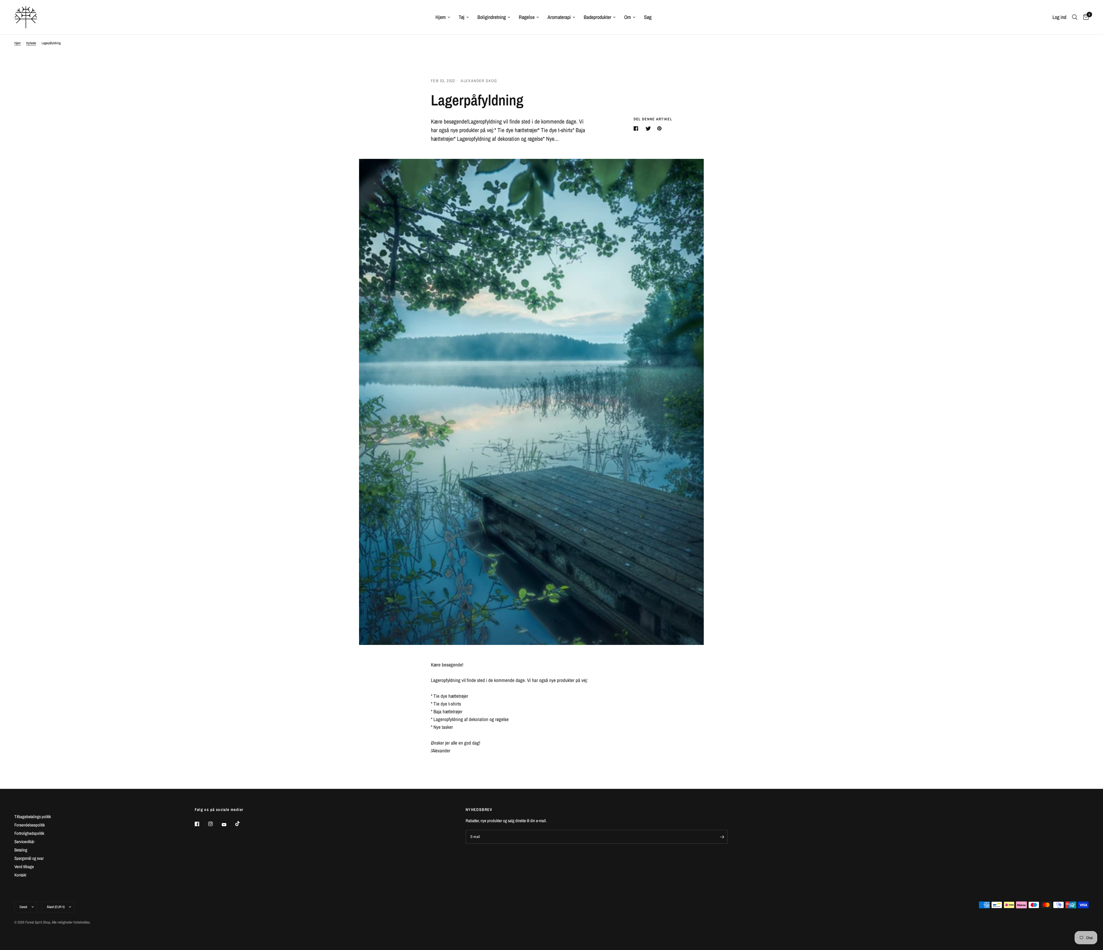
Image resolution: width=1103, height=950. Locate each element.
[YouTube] (228, 824)
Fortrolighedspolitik (29, 833)
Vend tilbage (24, 867)
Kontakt (20, 875)
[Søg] (1074, 17)
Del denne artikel (653, 119)
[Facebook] (201, 824)
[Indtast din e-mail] (722, 837)
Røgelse (527, 17)
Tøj (461, 17)
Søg (647, 17)
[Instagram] (214, 824)
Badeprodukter (597, 17)
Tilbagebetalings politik (32, 817)
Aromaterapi (559, 17)
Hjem (440, 17)
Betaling (20, 850)
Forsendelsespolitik (29, 825)
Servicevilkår (24, 842)
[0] (1084, 17)
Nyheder (31, 43)
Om (627, 17)
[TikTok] (241, 823)
